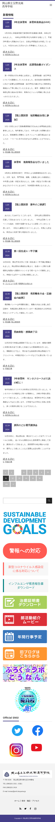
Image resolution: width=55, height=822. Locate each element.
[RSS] (20, 808)
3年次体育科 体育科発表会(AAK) (32, 22)
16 (39, 478)
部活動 (7, 152)
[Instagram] (35, 808)
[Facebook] (30, 808)
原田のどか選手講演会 (25, 425)
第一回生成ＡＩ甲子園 (25, 251)
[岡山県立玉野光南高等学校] (13, 5)
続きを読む (9, 52)
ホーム (17, 801)
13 (19, 478)
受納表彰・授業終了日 (25, 332)
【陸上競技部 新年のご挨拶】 (30, 204)
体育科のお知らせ (12, 55)
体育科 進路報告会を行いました (31, 162)
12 (12, 478)
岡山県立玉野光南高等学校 (32, 818)
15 (33, 478)
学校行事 (8, 369)
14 (26, 478)
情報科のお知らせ (25, 284)
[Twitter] (25, 808)
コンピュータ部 (11, 284)
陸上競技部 (15, 152)
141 (6, 484)
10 (48, 472)
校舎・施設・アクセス (30, 801)
